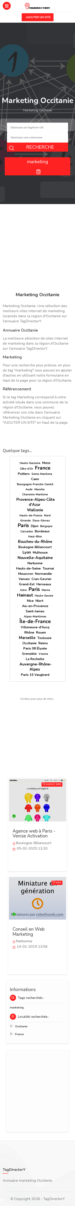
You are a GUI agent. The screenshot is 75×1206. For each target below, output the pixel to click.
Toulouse (44, 638)
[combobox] (37, 128)
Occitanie (29, 643)
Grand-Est (27, 584)
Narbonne (35, 563)
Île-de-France (35, 621)
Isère (23, 590)
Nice (30, 601)
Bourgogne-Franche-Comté (35, 484)
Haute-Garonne (30, 463)
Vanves (24, 579)
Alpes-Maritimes (35, 616)
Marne (46, 590)
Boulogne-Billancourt (35, 547)
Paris (23, 525)
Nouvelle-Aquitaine (35, 557)
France (42, 468)
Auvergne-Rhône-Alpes (35, 667)
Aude (29, 489)
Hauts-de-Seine (28, 568)
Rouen (41, 632)
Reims (43, 643)
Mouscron (25, 574)
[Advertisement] (37, 248)
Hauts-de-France (30, 515)
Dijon (34, 526)
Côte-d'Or (26, 469)
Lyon (26, 552)
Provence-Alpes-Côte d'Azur (35, 502)
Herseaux (43, 584)
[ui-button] (37, 170)
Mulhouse (40, 552)
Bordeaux (42, 531)
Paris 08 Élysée (35, 648)
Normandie (43, 574)
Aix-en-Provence (35, 606)
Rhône (29, 632)
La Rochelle (35, 659)
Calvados (26, 531)
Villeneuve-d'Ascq (35, 627)
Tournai (48, 568)
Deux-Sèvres (41, 520)
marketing (17, 1007)
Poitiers (24, 474)
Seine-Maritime (41, 474)
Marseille (27, 637)
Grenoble (29, 654)
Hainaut (25, 595)
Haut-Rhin (35, 536)
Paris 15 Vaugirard (35, 675)
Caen (35, 479)
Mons (46, 463)
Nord (47, 515)
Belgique (46, 526)
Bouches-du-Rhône (35, 541)
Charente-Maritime (35, 494)
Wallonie (35, 510)
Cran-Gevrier (41, 579)
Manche (39, 489)
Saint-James (35, 611)
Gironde (25, 520)
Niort (39, 601)
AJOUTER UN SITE (38, 17)
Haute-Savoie (44, 595)
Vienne (43, 654)
